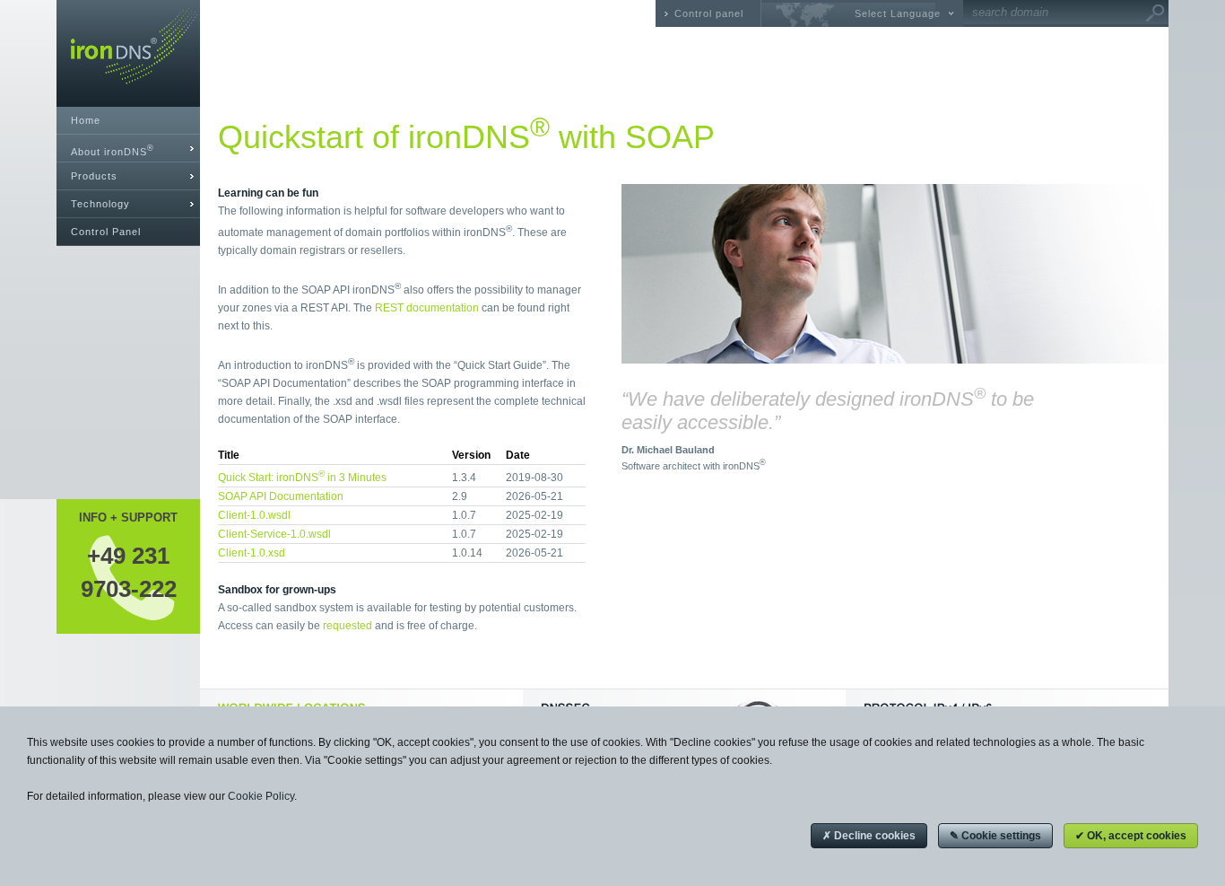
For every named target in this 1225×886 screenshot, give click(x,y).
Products (94, 176)
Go (1155, 13)
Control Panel (106, 231)
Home (85, 120)
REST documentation (427, 308)
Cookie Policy (261, 796)
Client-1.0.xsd (251, 553)
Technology (100, 203)
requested (347, 625)
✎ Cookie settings (995, 835)
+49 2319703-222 (129, 571)
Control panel (708, 13)
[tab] (128, 148)
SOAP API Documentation (280, 496)
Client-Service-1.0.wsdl (274, 534)
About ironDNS (112, 150)
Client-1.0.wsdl (254, 515)
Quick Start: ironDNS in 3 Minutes (302, 477)
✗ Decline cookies (869, 835)
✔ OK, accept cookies (1130, 835)
